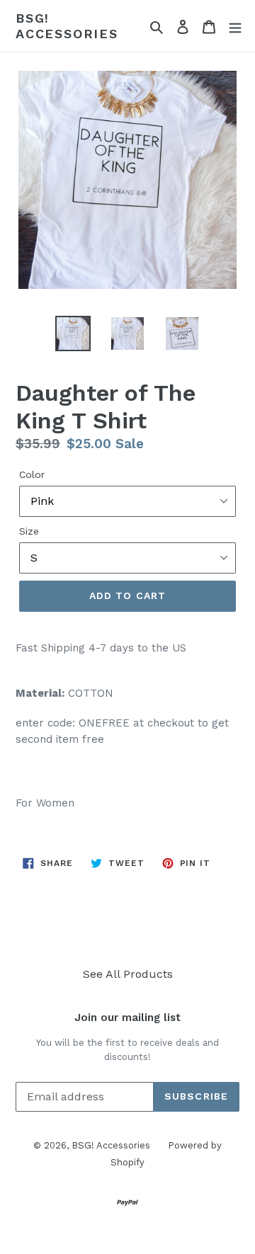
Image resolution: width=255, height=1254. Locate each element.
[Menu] (235, 26)
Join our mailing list (127, 1017)
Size (29, 531)
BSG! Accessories (67, 26)
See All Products (128, 974)
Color (32, 474)
